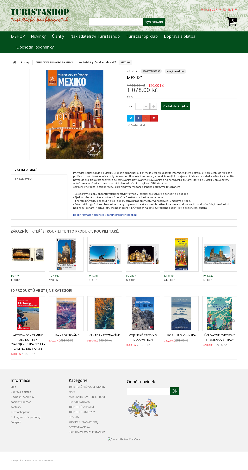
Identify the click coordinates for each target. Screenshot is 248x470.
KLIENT (228, 10)
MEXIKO (169, 276)
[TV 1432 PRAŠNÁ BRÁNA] (66, 254)
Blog (13, 386)
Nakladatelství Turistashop (95, 36)
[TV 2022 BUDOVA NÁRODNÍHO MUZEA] (143, 254)
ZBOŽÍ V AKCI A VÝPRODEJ (83, 422)
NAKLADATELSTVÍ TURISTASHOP (87, 432)
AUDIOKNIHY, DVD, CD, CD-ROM (87, 397)
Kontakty (16, 407)
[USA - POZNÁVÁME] (66, 313)
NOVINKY (74, 417)
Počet (130, 106)
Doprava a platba (179, 36)
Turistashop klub (142, 36)
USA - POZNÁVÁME (66, 335)
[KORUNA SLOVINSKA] (181, 313)
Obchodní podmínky (35, 47)
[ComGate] (124, 438)
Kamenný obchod (21, 402)
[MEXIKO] (74, 114)
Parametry (23, 179)
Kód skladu (133, 71)
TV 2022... (132, 276)
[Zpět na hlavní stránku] (14, 62)
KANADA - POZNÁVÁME (105, 335)
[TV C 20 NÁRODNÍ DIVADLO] (28, 254)
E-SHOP (18, 36)
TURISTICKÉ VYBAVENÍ (81, 407)
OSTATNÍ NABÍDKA (79, 427)
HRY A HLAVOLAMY (79, 402)
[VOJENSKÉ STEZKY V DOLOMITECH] (143, 313)
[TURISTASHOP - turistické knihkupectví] (40, 16)
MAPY (72, 392)
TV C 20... (16, 276)
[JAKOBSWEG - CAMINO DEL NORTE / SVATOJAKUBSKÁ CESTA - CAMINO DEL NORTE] (28, 313)
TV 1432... (55, 276)
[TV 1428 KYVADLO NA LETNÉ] (104, 254)
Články (58, 36)
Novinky (38, 36)
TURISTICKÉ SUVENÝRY (82, 412)
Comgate (16, 422)
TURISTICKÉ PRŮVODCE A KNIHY (87, 386)
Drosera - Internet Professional (38, 460)
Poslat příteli (138, 125)
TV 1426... (208, 276)
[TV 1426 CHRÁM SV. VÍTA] (219, 254)
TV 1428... (93, 276)
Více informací (25, 170)
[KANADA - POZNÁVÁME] (104, 313)
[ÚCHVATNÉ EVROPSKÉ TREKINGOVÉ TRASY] (219, 313)
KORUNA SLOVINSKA (181, 335)
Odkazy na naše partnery (26, 417)
